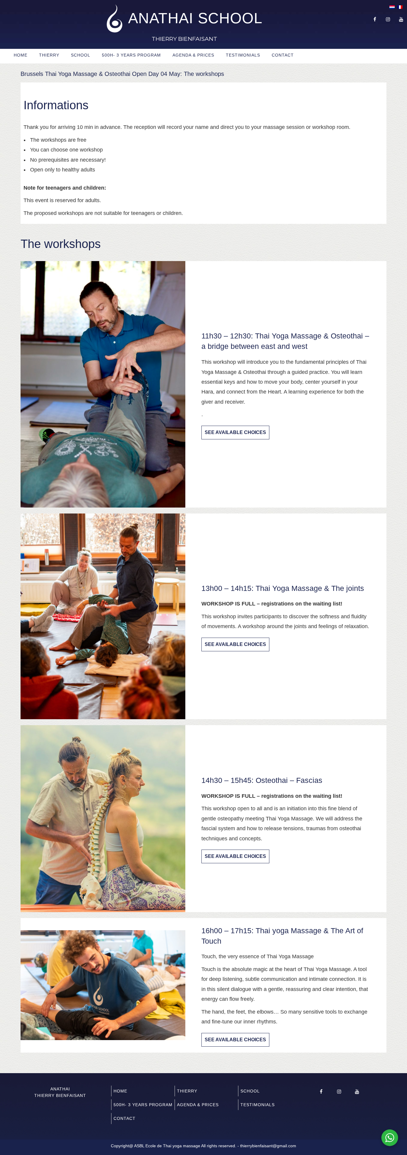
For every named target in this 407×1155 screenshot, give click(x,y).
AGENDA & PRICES (193, 55)
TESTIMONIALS (243, 55)
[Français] (400, 8)
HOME (20, 55)
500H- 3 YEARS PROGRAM (131, 55)
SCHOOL (80, 55)
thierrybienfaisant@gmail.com (268, 1145)
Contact (283, 55)
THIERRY (49, 55)
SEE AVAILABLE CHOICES (235, 432)
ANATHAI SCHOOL (195, 18)
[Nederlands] (392, 8)
